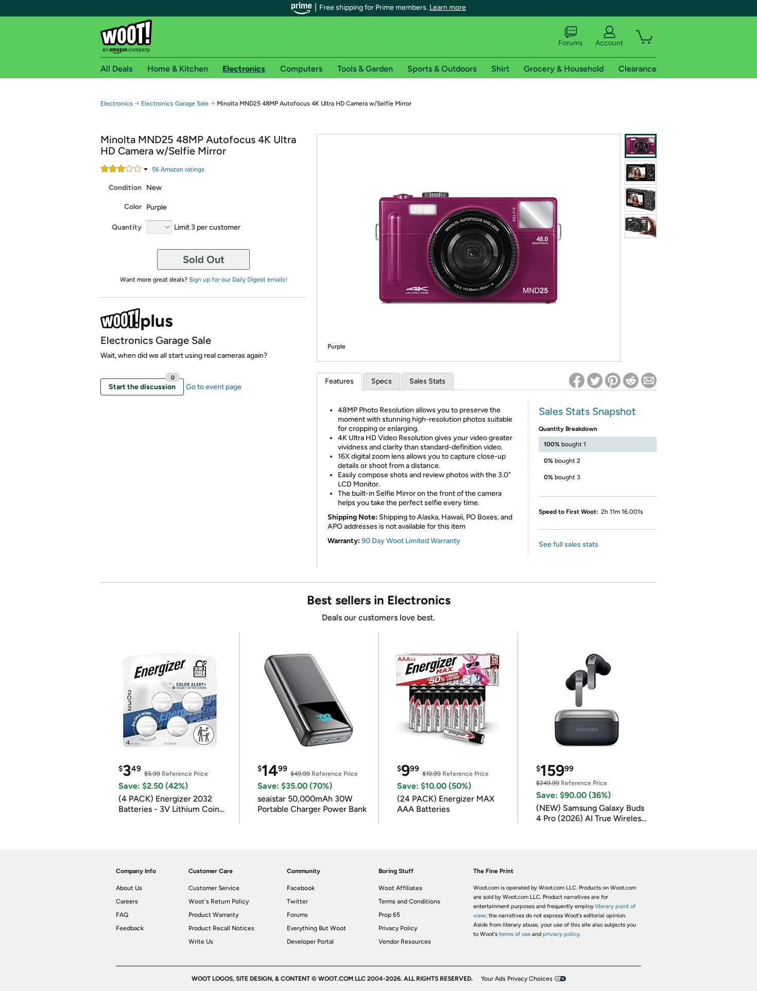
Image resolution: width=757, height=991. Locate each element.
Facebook (301, 888)
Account (609, 43)
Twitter (297, 901)
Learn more (447, 7)
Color (133, 206)
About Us (129, 888)
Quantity (127, 227)
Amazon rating (178, 169)
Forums (570, 43)
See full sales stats (568, 544)
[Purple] (641, 146)
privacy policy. (562, 934)
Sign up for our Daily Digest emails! (238, 279)
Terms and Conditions (409, 901)
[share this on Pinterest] (613, 380)
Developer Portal (310, 941)
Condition (125, 187)
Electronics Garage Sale (175, 103)
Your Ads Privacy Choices (517, 978)
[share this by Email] (649, 380)
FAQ (122, 914)
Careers (127, 901)
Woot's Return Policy (218, 901)
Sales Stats (427, 381)
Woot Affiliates (400, 888)
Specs (381, 381)
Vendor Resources (404, 941)
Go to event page (214, 387)
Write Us (200, 941)
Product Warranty (213, 914)
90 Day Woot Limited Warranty (411, 540)
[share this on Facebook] (576, 380)
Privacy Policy (397, 928)
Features (339, 381)
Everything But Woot (316, 928)
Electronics (116, 103)
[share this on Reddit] (631, 380)
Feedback (130, 928)
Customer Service (213, 888)
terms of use (514, 934)
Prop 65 (389, 914)
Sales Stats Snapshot (587, 411)
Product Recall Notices (221, 928)
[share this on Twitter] (595, 380)
